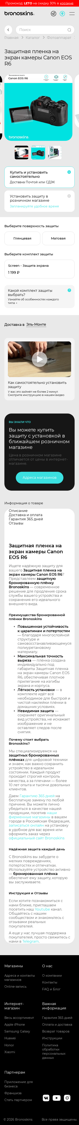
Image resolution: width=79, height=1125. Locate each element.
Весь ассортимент (19, 1018)
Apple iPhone (14, 1025)
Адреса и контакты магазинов (19, 978)
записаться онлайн (26, 825)
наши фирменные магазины (33, 815)
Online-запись (15, 987)
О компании (52, 976)
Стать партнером (18, 1100)
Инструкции (52, 1038)
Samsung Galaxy (17, 1031)
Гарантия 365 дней (57, 1018)
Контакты (49, 982)
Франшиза (13, 1093)
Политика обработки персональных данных (53, 1051)
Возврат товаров (56, 1031)
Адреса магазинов (40, 477)
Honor (9, 1045)
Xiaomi (9, 1052)
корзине (67, 3)
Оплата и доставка (57, 1025)
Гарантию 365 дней (37, 796)
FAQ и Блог (51, 989)
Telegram (30, 941)
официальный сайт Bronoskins (37, 838)
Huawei (10, 1038)
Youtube (42, 909)
